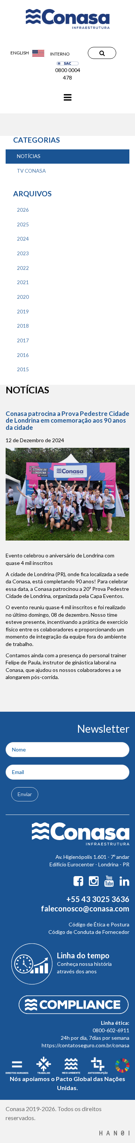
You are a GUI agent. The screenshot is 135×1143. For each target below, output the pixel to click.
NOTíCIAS (28, 156)
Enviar (25, 794)
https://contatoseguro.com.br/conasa (85, 1045)
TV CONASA (31, 171)
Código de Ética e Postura (99, 924)
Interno (60, 54)
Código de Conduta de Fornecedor (88, 932)
